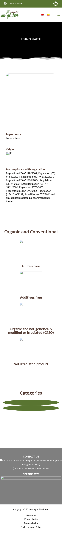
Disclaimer (31, 515)
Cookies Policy (31, 523)
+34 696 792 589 (14, 4)
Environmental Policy (31, 527)
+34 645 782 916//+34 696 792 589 (31, 469)
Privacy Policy (31, 519)
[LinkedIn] (55, 4)
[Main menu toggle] (58, 14)
